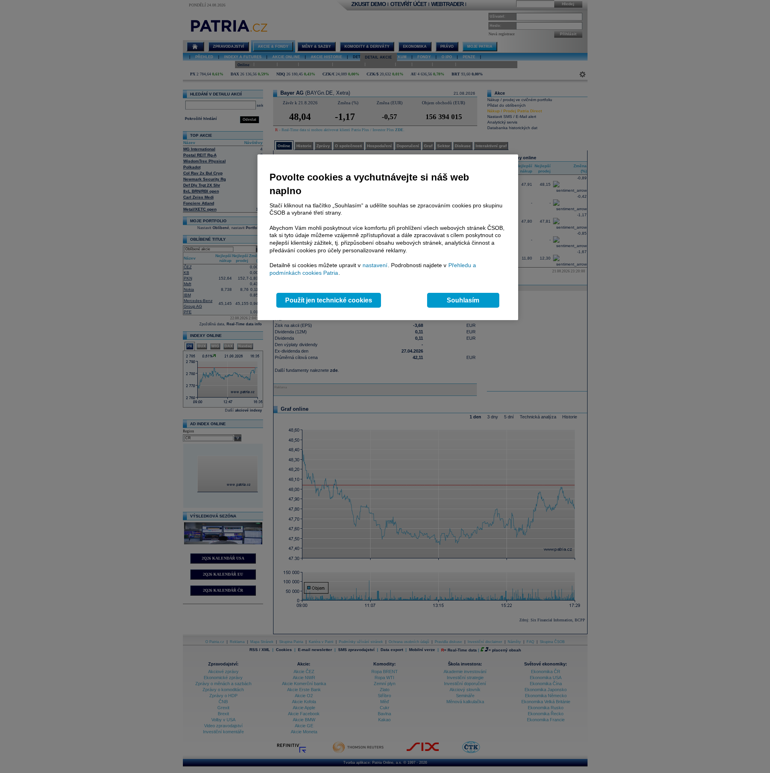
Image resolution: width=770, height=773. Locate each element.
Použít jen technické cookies (328, 300)
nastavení (375, 265)
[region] (387, 237)
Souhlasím (463, 300)
